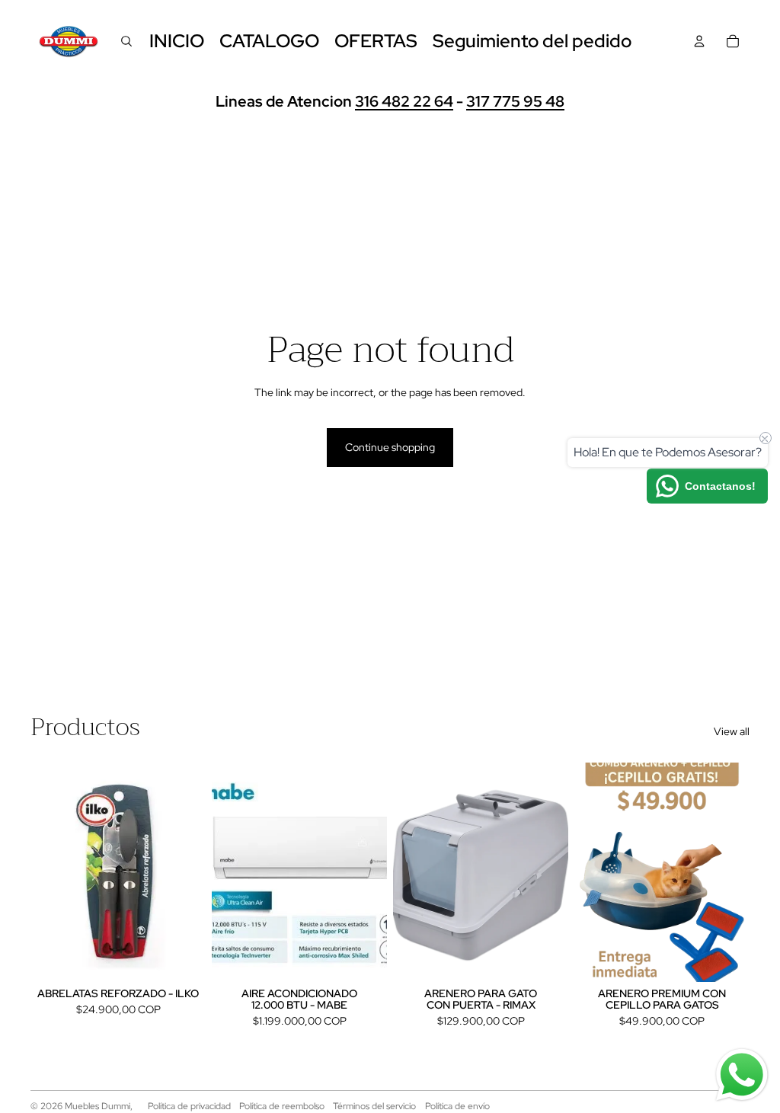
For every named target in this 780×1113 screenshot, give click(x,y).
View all (732, 731)
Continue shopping (390, 447)
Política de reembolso (281, 1106)
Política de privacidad (189, 1106)
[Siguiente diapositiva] (375, 872)
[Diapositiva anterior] (223, 872)
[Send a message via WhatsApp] (741, 1074)
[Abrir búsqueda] (126, 41)
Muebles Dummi (97, 1106)
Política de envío (457, 1106)
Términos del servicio (374, 1106)
